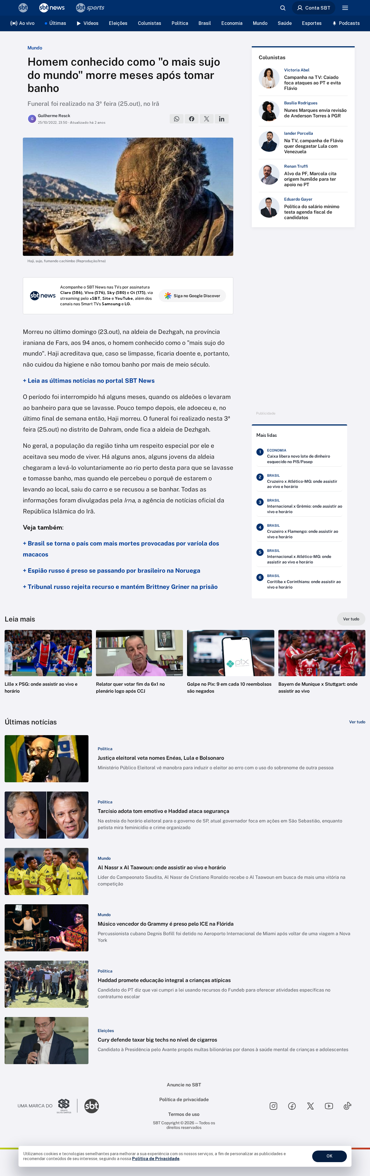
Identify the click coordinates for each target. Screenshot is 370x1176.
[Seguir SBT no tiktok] (347, 1106)
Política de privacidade (184, 1099)
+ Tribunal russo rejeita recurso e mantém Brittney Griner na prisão (120, 586)
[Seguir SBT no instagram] (273, 1106)
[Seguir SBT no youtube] (329, 1106)
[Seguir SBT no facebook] (292, 1106)
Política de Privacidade (156, 1158)
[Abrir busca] (282, 8)
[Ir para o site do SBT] (91, 1106)
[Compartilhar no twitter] (207, 118)
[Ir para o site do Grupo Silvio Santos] (47, 1106)
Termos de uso (183, 1114)
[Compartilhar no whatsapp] (177, 118)
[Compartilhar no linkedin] (222, 118)
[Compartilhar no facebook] (192, 118)
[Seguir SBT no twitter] (310, 1106)
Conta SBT (317, 8)
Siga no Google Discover (197, 295)
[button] (48, 670)
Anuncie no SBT (184, 1085)
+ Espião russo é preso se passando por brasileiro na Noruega (111, 570)
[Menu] (345, 7)
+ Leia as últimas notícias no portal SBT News (89, 380)
